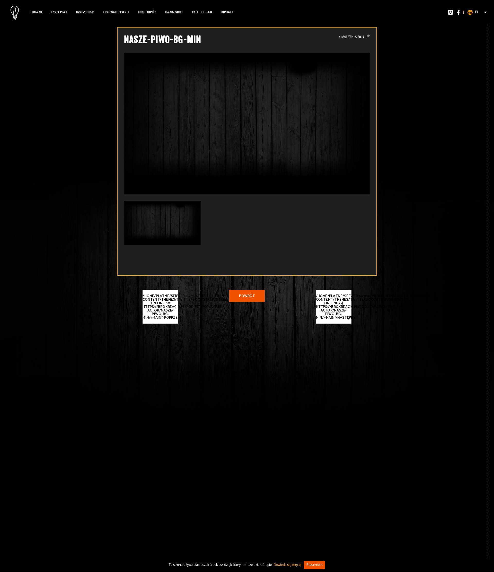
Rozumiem (314, 565)
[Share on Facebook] (368, 36)
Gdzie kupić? (147, 12)
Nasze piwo (59, 12)
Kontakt (227, 12)
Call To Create (202, 12)
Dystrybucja (85, 12)
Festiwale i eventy (116, 12)
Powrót (247, 296)
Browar (36, 12)
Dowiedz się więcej (287, 565)
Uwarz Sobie (174, 12)
